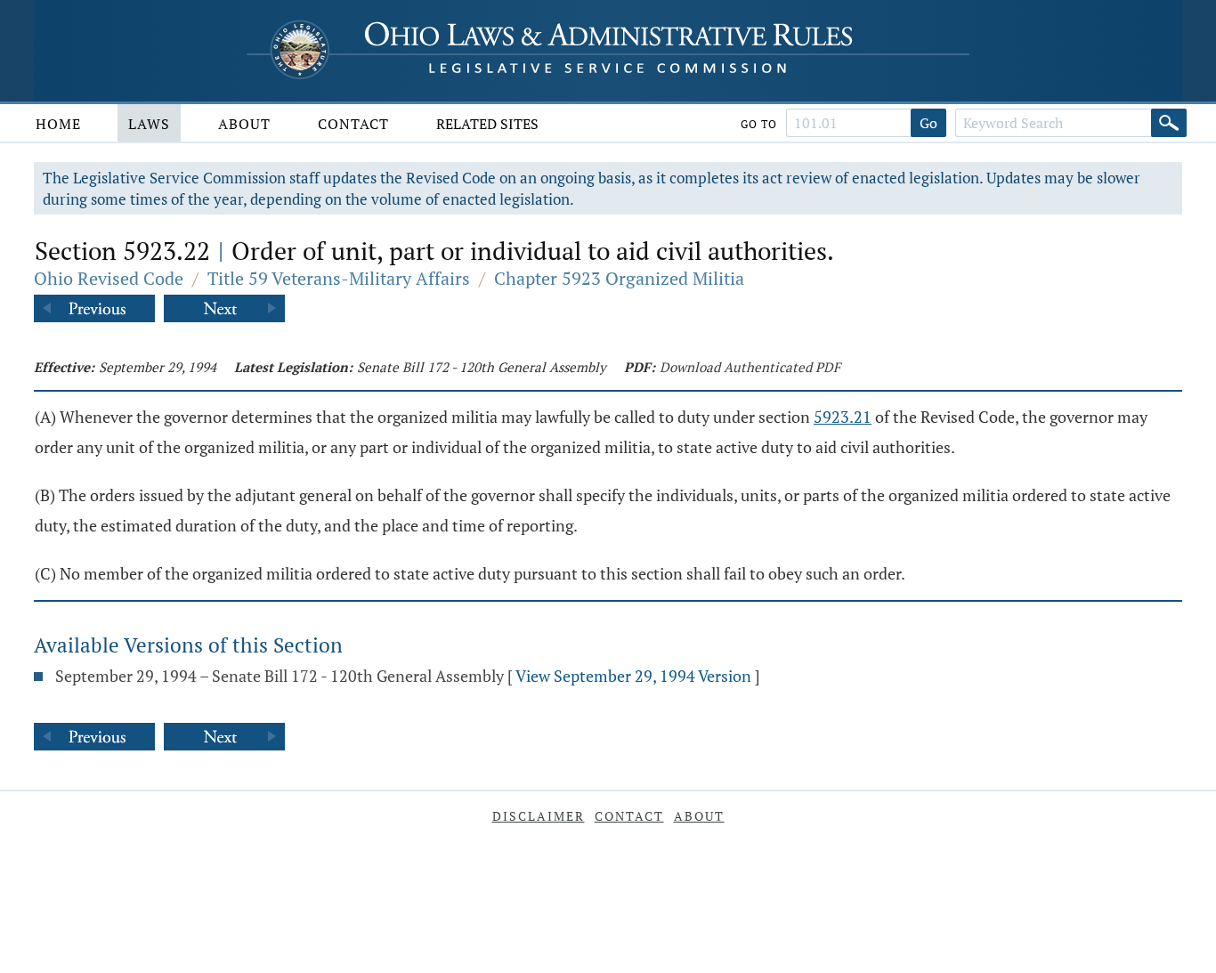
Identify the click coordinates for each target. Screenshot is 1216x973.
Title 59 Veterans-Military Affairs (338, 278)
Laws (149, 124)
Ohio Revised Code (108, 278)
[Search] (1169, 123)
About (244, 124)
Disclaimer (538, 815)
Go (928, 123)
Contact (353, 124)
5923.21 (842, 416)
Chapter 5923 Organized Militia (619, 278)
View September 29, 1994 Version (633, 675)
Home (58, 124)
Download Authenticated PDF (750, 367)
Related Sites (487, 124)
